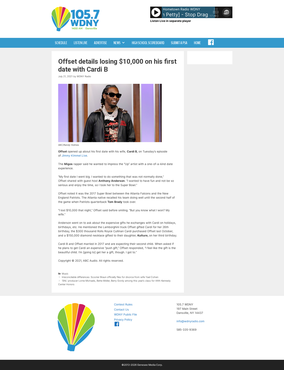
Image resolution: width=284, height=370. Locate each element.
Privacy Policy (123, 319)
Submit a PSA (179, 42)
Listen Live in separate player (170, 21)
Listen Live (80, 42)
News (117, 42)
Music (65, 273)
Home (197, 42)
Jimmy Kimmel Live (74, 155)
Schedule (61, 42)
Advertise (100, 42)
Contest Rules (123, 304)
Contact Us (121, 309)
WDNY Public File (125, 314)
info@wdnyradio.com (190, 321)
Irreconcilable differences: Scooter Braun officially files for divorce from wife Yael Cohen (110, 277)
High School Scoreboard (148, 42)
